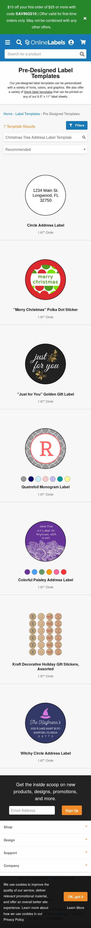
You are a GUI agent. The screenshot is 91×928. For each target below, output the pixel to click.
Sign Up (72, 810)
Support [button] (10, 852)
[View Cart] (83, 42)
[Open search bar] (19, 42)
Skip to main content (17, 23)
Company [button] (11, 865)
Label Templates (27, 113)
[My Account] (71, 42)
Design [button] (9, 840)
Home (8, 113)
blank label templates (38, 91)
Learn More (75, 907)
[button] (7, 42)
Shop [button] (8, 827)
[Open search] (82, 54)
